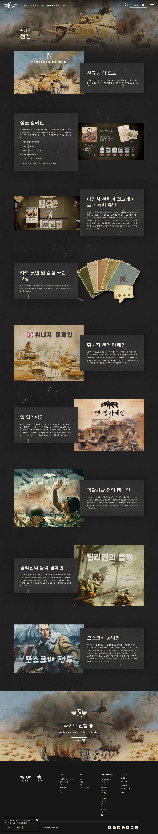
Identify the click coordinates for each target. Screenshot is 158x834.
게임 (25, 5)
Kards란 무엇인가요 (66, 779)
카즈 (61, 790)
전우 (101, 804)
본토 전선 (103, 785)
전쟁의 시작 (104, 782)
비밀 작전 (103, 798)
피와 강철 (103, 795)
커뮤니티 (124, 785)
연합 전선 (103, 793)
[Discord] (127, 827)
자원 (122, 792)
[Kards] (10, 5)
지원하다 (124, 778)
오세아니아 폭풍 (105, 779)
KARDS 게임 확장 (53, 5)
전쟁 (101, 812)
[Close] (37, 820)
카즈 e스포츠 (125, 788)
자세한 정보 (23, 823)
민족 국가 (63, 787)
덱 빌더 (82, 782)
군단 (101, 806)
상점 (64, 5)
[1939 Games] (39, 776)
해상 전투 (103, 790)
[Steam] (118, 827)
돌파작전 (103, 809)
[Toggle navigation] (152, 5)
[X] (123, 827)
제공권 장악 (104, 787)
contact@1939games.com (51, 827)
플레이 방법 (64, 782)
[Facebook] (114, 827)
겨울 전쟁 (103, 801)
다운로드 (124, 774)
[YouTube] (132, 827)
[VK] (109, 827)
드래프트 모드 (84, 787)
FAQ (61, 793)
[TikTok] (136, 827)
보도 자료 (34, 5)
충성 (101, 815)
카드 (82, 774)
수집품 (82, 779)
